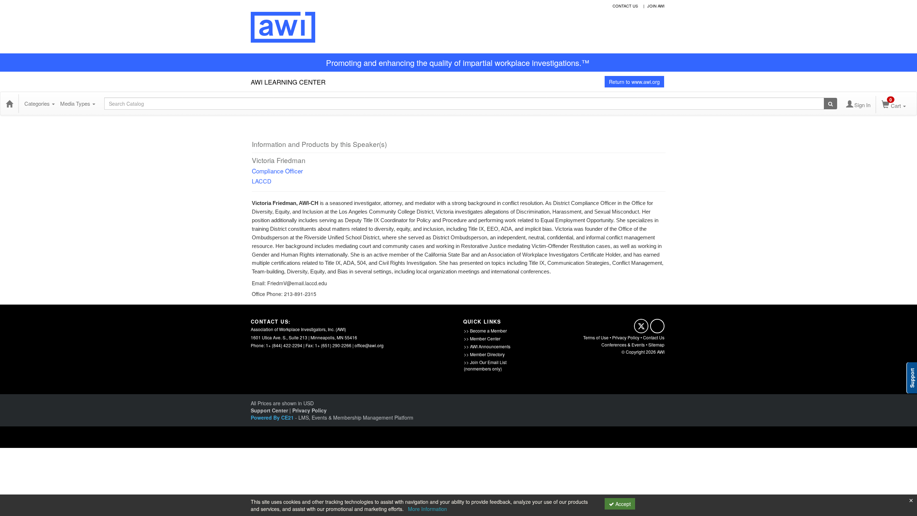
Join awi (655, 6)
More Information (427, 508)
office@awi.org (369, 345)
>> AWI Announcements (487, 346)
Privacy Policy (625, 337)
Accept (622, 503)
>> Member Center (482, 338)
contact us (625, 6)
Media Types (76, 103)
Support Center (269, 410)
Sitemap (656, 344)
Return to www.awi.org (634, 81)
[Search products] (830, 103)
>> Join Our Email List (485, 362)
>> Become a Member (485, 331)
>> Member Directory (484, 354)
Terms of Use (596, 337)
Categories (37, 103)
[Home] (9, 104)
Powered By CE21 (273, 417)
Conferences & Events (623, 344)
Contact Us (653, 337)
